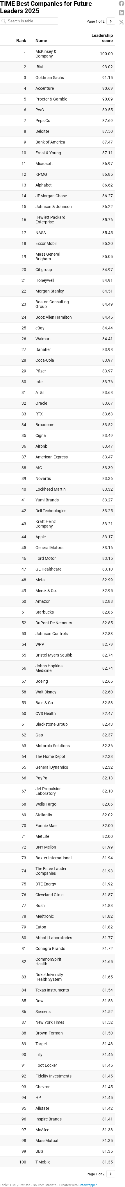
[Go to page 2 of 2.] (110, 21)
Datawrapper (87, 1185)
